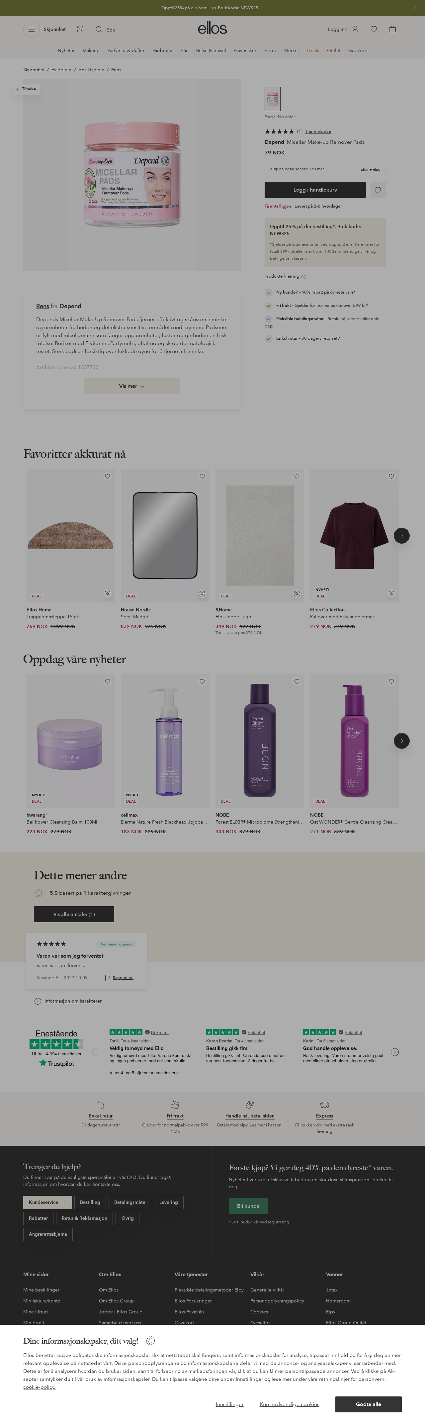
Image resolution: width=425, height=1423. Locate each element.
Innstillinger (230, 1404)
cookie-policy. (39, 1387)
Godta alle (368, 1404)
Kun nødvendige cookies (289, 1404)
